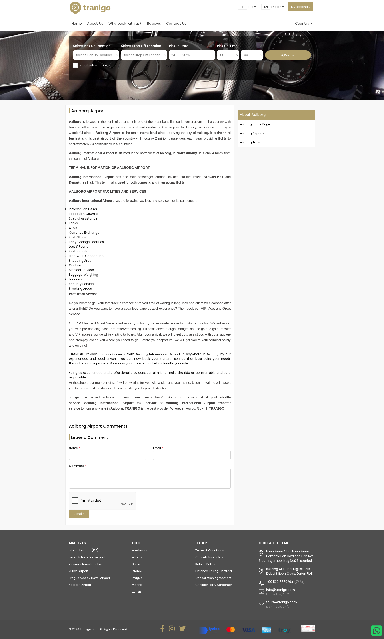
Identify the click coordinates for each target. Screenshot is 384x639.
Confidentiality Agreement (214, 585)
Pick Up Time (227, 46)
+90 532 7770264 (279, 582)
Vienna (137, 585)
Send (78, 513)
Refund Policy (205, 564)
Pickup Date (178, 46)
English (276, 7)
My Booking (299, 7)
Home (76, 23)
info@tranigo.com (280, 590)
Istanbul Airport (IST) (83, 550)
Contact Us (176, 23)
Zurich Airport (78, 571)
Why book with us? (125, 23)
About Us (95, 23)
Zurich (136, 592)
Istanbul (137, 571)
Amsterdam (140, 550)
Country (302, 23)
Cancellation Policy (209, 557)
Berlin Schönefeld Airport (87, 557)
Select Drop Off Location (141, 46)
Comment (77, 466)
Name (74, 448)
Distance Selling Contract (213, 571)
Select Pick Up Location (91, 46)
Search (290, 55)
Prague (137, 578)
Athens (137, 557)
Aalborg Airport (80, 585)
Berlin (136, 564)
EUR (251, 7)
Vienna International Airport (89, 564)
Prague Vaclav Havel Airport (89, 578)
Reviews (154, 23)
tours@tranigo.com (281, 602)
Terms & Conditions (209, 550)
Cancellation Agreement (213, 578)
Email (158, 448)
